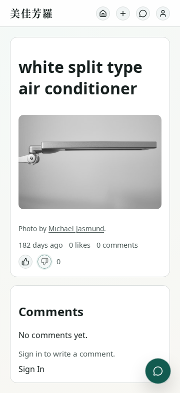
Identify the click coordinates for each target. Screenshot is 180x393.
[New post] (123, 13)
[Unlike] (45, 262)
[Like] (25, 262)
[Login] (163, 13)
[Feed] (103, 13)
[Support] (143, 13)
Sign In (31, 369)
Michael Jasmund (76, 228)
